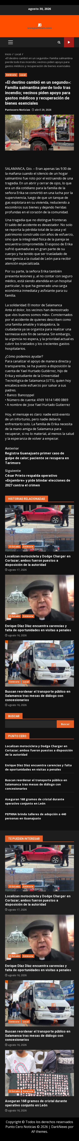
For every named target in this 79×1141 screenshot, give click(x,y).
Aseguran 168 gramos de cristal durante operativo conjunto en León (39, 1073)
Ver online (69, 42)
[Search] (59, 42)
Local (23, 74)
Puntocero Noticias (17, 109)
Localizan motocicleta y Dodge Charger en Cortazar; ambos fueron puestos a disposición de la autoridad (39, 528)
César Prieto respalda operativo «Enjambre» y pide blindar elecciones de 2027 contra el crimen (37, 477)
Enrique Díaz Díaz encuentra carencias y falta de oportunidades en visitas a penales (39, 598)
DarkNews (59, 1126)
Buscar (13, 716)
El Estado (14, 546)
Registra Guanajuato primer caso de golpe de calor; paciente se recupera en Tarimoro (37, 455)
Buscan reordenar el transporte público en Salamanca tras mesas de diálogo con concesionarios (39, 663)
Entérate (11, 74)
